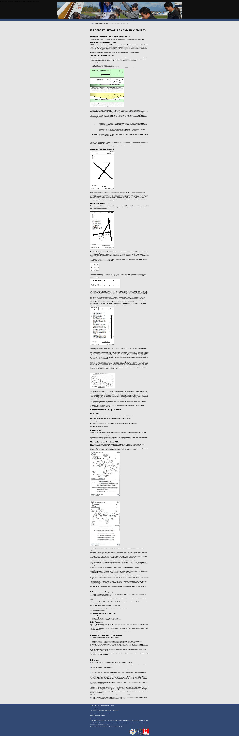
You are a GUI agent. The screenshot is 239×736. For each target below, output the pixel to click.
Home (90, 20)
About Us (95, 20)
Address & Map (106, 705)
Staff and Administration (125, 20)
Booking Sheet (93, 705)
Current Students (114, 20)
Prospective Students (104, 20)
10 (115, 618)
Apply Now (135, 20)
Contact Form (99, 705)
